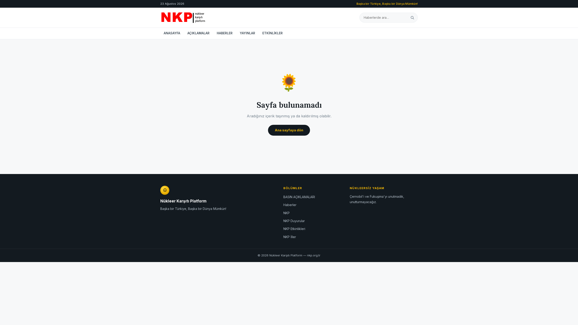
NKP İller (289, 237)
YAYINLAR (247, 33)
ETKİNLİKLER (272, 33)
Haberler (289, 205)
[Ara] (412, 17)
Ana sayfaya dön (289, 130)
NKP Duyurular (294, 221)
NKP (286, 213)
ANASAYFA (172, 33)
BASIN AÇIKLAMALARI (299, 197)
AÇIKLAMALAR (198, 33)
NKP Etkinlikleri (294, 229)
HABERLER (225, 33)
